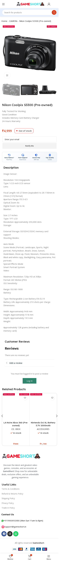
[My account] (48, 4)
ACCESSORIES (37, 428)
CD (8, 428)
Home (3, 21)
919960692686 (12, 519)
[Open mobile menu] (3, 4)
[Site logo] (28, 3)
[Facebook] (4, 532)
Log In (28, 380)
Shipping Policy (8, 497)
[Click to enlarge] (6, 75)
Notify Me (28, 146)
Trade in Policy (8, 506)
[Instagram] (9, 532)
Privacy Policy (8, 502)
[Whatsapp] (15, 532)
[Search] (52, 12)
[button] (4, 53)
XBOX (13, 428)
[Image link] (20, 455)
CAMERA (12, 21)
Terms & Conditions (10, 488)
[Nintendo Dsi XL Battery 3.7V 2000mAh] (37, 406)
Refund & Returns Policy (12, 492)
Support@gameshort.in (15, 525)
